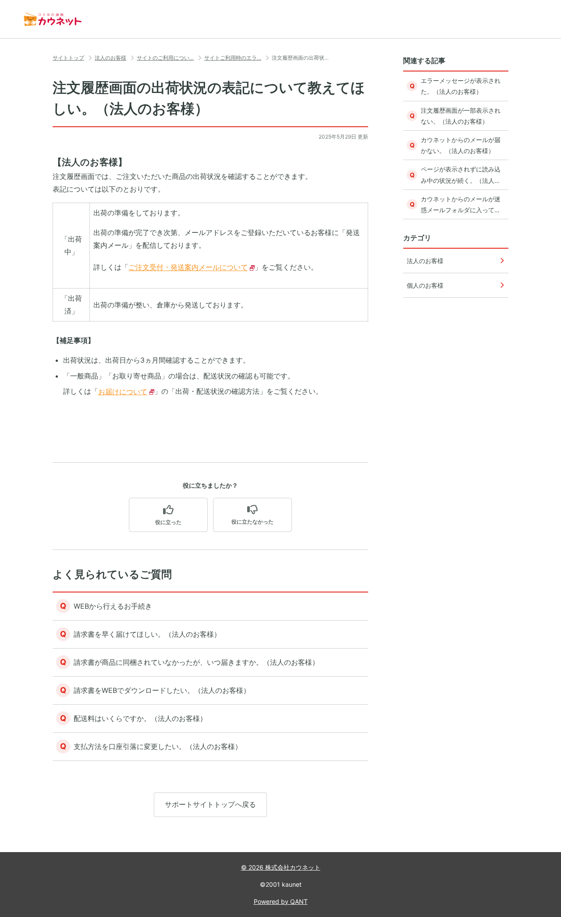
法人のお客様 (110, 57)
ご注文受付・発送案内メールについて (188, 267)
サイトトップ (68, 57)
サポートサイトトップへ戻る (210, 804)
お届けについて (122, 391)
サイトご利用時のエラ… (232, 57)
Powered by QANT (281, 901)
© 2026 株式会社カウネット (280, 867)
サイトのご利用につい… (165, 57)
